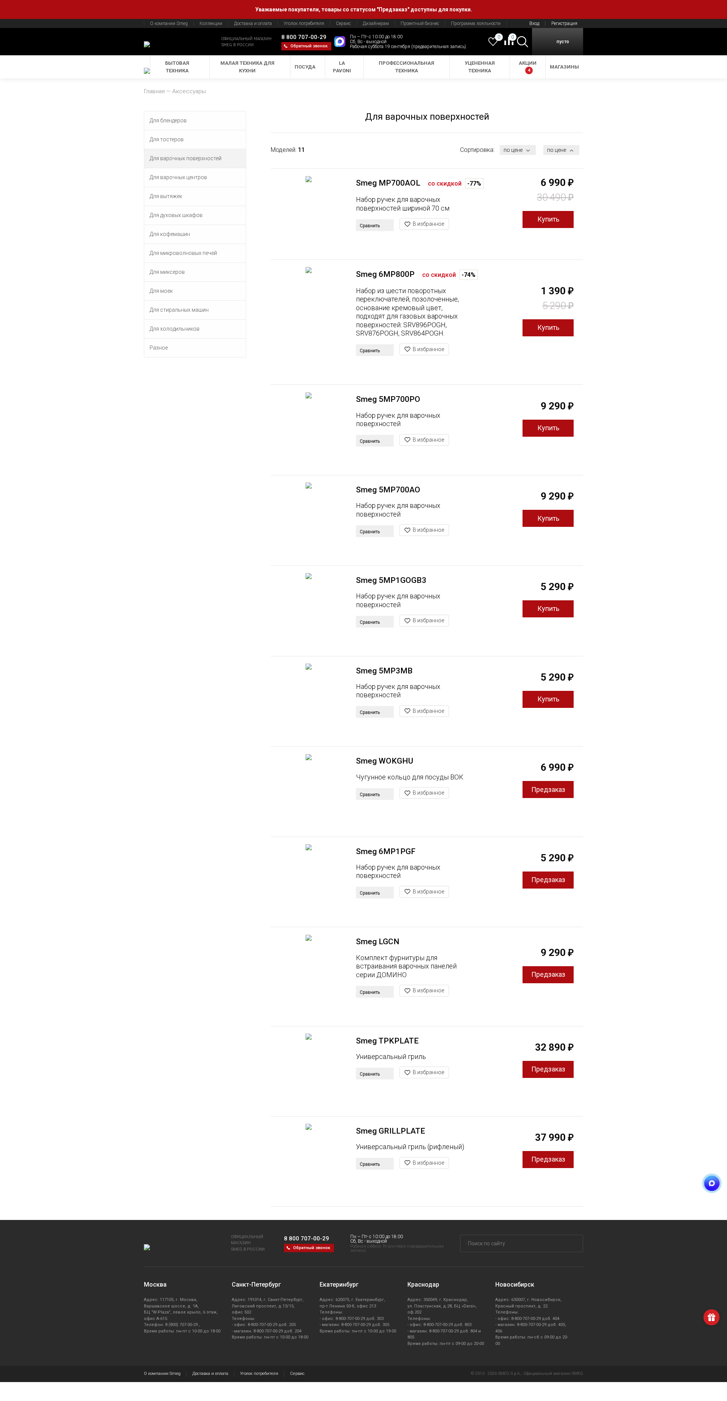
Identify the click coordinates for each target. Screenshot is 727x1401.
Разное (159, 348)
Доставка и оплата (253, 23)
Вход (534, 23)
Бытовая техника (177, 66)
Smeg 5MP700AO (388, 489)
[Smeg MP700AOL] (308, 213)
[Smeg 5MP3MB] (308, 701)
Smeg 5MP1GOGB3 (391, 580)
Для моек (161, 291)
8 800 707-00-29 (303, 37)
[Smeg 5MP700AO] (308, 520)
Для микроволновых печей (183, 253)
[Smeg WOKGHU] (308, 791)
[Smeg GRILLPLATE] (308, 1161)
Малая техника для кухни (247, 66)
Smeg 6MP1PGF (385, 851)
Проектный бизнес (420, 23)
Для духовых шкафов (176, 215)
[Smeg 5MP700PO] (308, 430)
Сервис (343, 23)
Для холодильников (175, 329)
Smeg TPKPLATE (387, 1040)
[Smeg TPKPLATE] (308, 1071)
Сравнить (370, 225)
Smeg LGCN (377, 941)
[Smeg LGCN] (308, 972)
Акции (528, 66)
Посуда (305, 67)
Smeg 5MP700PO (388, 399)
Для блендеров (168, 120)
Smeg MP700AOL (388, 182)
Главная (154, 91)
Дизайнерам (376, 23)
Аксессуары (189, 91)
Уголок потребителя (304, 23)
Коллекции (211, 23)
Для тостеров (167, 139)
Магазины (564, 67)
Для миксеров (167, 272)
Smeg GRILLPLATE (390, 1130)
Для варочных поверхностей (186, 158)
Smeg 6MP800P (385, 274)
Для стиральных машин (179, 310)
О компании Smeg (169, 23)
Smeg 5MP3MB (384, 670)
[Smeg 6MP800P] (308, 305)
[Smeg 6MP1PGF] (308, 882)
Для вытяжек (166, 196)
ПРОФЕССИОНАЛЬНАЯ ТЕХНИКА (406, 66)
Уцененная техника (480, 66)
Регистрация (564, 23)
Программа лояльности (476, 23)
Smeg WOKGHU (384, 760)
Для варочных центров (178, 177)
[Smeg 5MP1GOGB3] (308, 611)
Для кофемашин (170, 234)
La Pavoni (342, 66)
